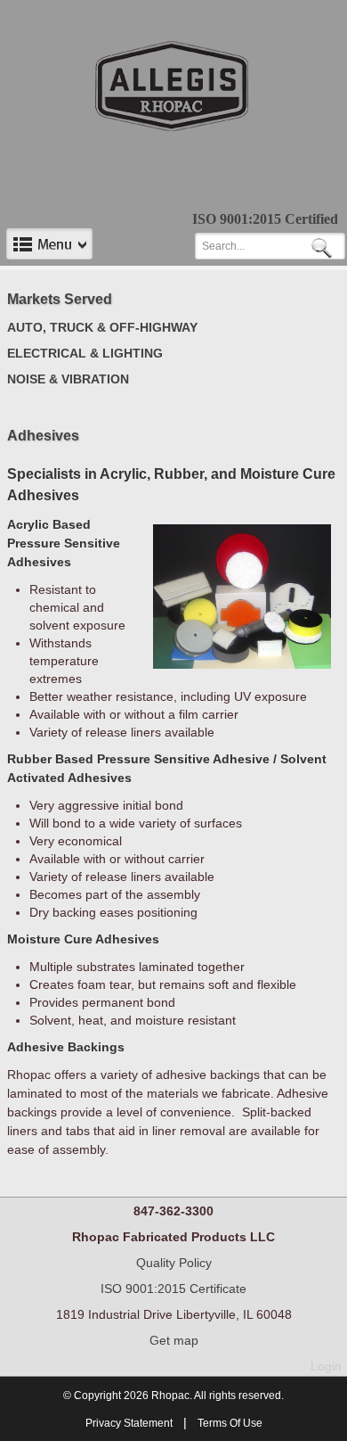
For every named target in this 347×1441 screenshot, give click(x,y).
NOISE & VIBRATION (68, 379)
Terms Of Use (230, 1423)
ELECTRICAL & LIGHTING (85, 353)
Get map (173, 1340)
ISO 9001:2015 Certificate (173, 1288)
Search (325, 246)
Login (326, 1366)
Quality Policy (174, 1263)
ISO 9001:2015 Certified (265, 218)
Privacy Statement (129, 1423)
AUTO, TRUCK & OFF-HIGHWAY (102, 327)
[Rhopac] (174, 85)
